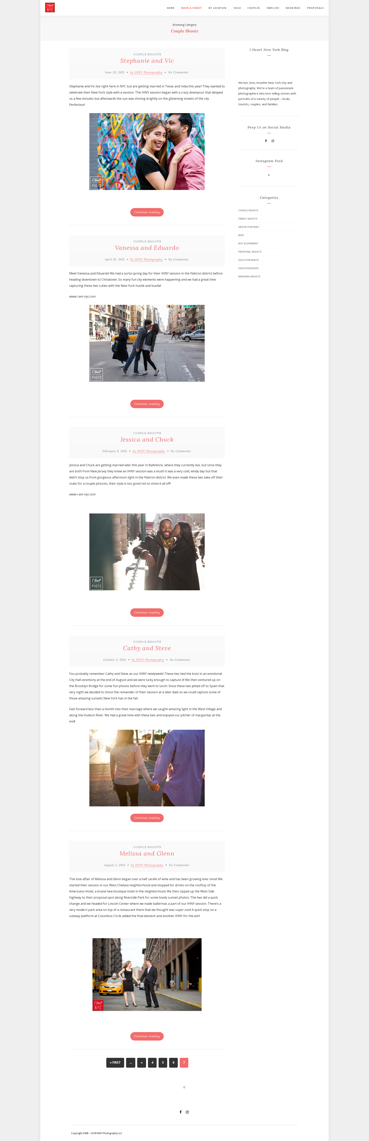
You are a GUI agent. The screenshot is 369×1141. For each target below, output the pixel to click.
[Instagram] (273, 141)
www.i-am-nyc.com (82, 296)
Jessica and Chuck (147, 439)
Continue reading (147, 212)
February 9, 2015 (114, 451)
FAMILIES (273, 8)
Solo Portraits (248, 260)
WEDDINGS (293, 8)
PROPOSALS (315, 8)
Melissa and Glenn (147, 853)
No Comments (178, 72)
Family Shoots (247, 218)
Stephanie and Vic (147, 61)
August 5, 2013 (114, 865)
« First (115, 1062)
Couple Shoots (147, 54)
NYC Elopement (248, 243)
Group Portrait (248, 227)
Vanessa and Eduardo (147, 248)
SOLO (237, 8)
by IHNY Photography (146, 72)
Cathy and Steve (147, 648)
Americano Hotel (81, 891)
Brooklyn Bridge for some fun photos (102, 686)
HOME (171, 8)
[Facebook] (266, 141)
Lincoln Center (118, 903)
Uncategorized (248, 268)
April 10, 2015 (115, 259)
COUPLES (254, 8)
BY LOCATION (217, 8)
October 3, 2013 (114, 660)
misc (241, 235)
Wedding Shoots (249, 276)
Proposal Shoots (249, 251)
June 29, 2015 (115, 72)
